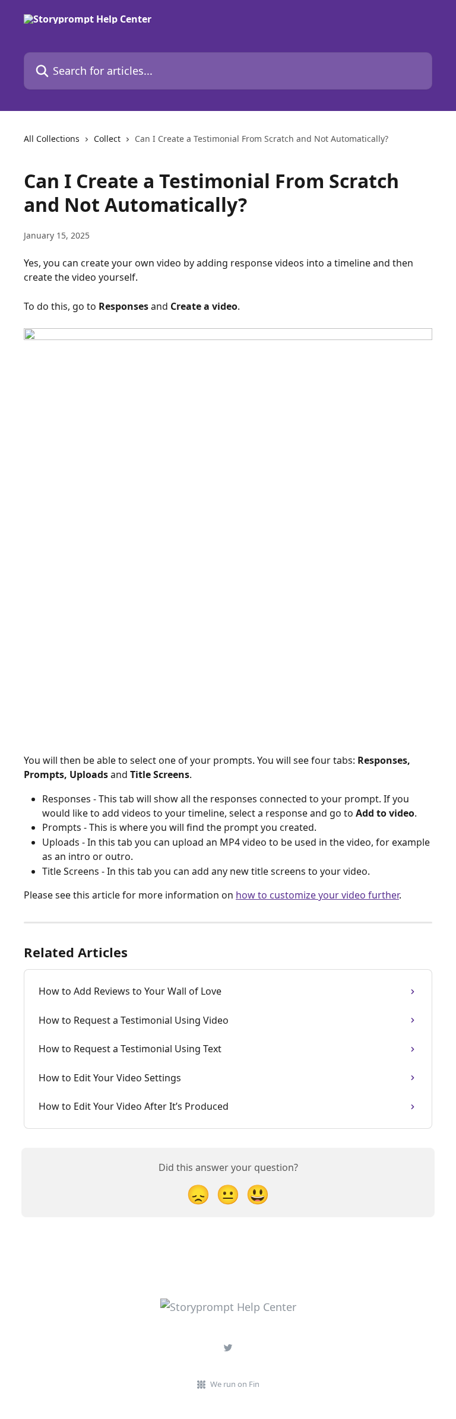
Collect (107, 138)
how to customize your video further (317, 894)
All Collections (52, 138)
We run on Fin (234, 1384)
